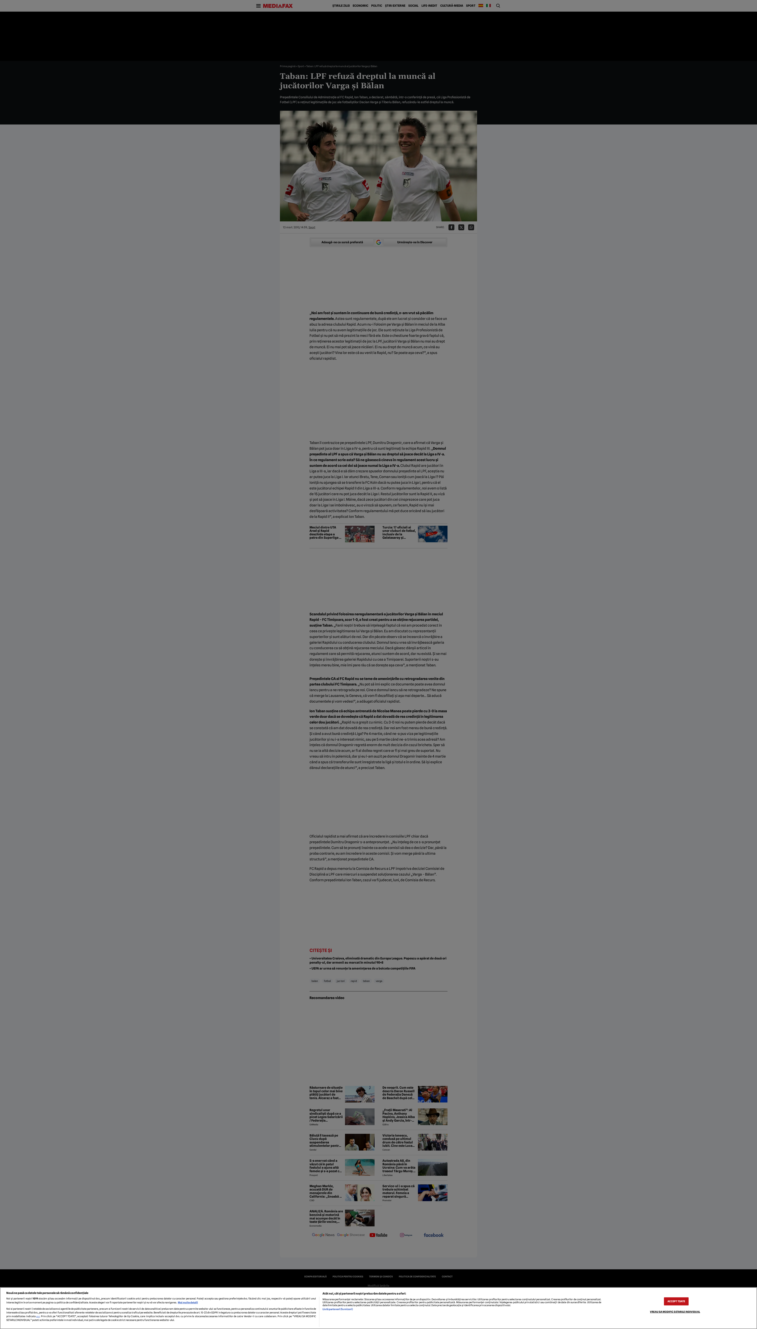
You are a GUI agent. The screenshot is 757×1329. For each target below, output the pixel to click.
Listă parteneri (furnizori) (338, 1309)
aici (38, 1316)
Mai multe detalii (188, 1302)
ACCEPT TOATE (676, 1301)
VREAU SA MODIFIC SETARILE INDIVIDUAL (675, 1311)
